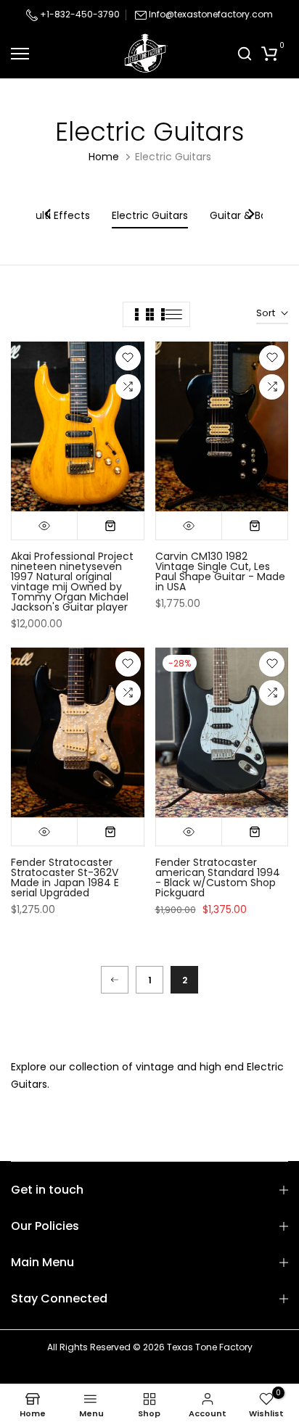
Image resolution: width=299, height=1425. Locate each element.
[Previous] (48, 215)
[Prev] (114, 980)
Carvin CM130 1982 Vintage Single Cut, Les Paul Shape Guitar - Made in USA (220, 571)
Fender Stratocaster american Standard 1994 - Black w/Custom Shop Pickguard (217, 877)
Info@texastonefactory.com (211, 14)
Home (104, 156)
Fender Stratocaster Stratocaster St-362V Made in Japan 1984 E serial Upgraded (65, 877)
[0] (269, 54)
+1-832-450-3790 (79, 14)
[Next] (250, 215)
